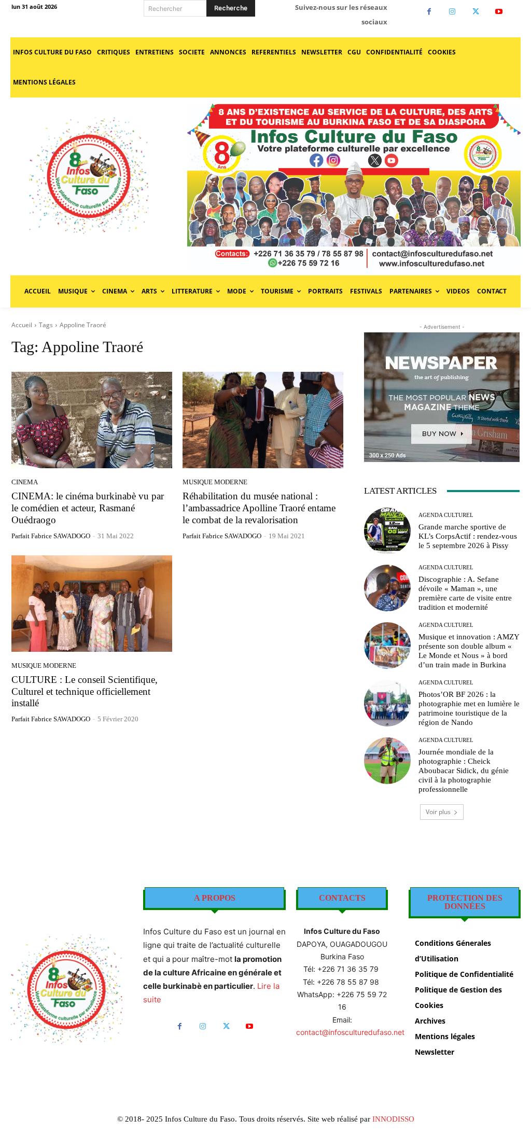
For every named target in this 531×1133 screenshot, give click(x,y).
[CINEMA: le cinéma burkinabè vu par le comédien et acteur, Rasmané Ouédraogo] (91, 420)
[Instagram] (452, 12)
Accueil (21, 324)
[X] (476, 12)
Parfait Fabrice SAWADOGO (50, 536)
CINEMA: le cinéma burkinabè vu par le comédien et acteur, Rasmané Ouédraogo (87, 508)
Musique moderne (215, 482)
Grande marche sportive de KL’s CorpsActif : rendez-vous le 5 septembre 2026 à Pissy (467, 536)
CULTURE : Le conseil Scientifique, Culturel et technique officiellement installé (84, 691)
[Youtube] (499, 12)
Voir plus (438, 811)
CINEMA (24, 482)
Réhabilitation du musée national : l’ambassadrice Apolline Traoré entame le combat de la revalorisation (259, 508)
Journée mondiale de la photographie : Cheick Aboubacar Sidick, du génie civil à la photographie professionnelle (463, 770)
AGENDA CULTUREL (445, 515)
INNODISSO (393, 1119)
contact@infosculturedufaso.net (350, 1032)
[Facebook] (429, 12)
